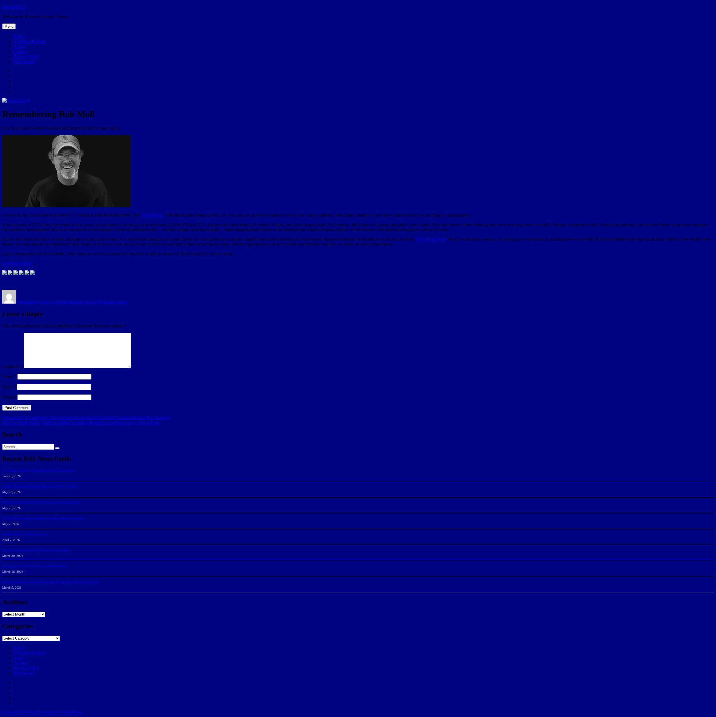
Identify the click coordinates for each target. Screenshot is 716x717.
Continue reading (17, 263)
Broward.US (13, 6)
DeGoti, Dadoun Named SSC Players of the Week (35, 550)
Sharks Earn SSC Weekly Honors (24, 534)
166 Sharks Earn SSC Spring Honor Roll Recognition (38, 471)
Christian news (114, 302)
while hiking (152, 215)
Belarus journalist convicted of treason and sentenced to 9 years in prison (50, 582)
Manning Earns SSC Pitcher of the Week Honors (34, 566)
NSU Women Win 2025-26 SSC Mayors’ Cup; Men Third (41, 503)
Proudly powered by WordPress (54, 712)
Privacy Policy (26, 56)
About (19, 46)
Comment (12, 366)
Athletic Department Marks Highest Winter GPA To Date (40, 487)
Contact (20, 51)
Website (9, 397)
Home (18, 36)
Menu (8, 26)
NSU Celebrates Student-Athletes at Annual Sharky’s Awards (43, 518)
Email (9, 386)
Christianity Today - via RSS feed (47, 302)
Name (9, 376)
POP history (24, 61)
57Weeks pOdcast (29, 41)
